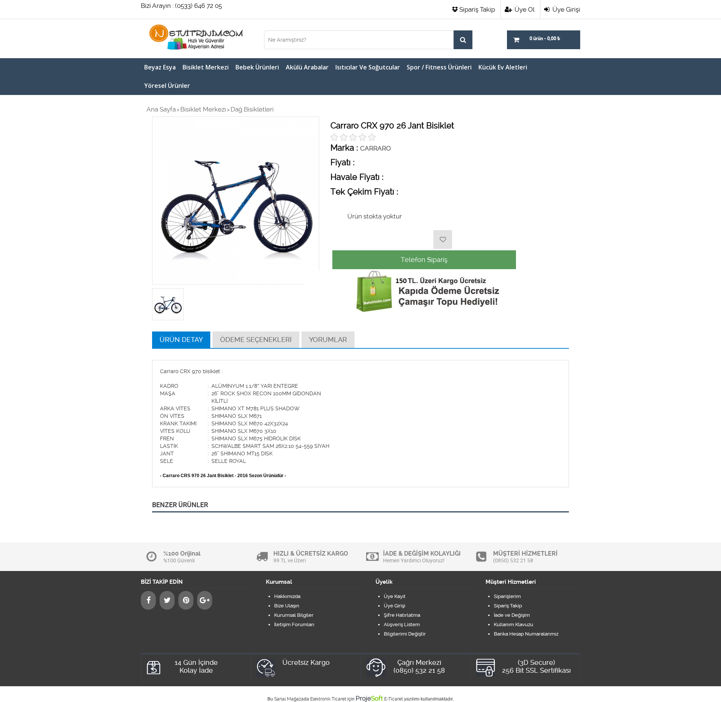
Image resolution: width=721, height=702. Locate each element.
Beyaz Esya (160, 67)
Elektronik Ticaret (328, 699)
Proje (369, 698)
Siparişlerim (507, 596)
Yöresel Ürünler (167, 85)
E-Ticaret (393, 699)
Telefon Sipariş (424, 260)
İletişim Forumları (294, 624)
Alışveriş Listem (402, 624)
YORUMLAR (328, 339)
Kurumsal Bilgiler (294, 615)
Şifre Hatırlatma (402, 615)
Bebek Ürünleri (257, 67)
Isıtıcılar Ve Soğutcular (367, 67)
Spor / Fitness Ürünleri (439, 67)
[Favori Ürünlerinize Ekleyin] (442, 239)
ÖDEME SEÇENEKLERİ (256, 339)
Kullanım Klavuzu (513, 624)
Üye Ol (523, 9)
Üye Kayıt (395, 596)
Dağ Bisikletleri (252, 109)
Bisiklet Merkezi (206, 67)
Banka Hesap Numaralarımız (526, 634)
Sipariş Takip (477, 9)
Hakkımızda (287, 596)
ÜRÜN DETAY (181, 339)
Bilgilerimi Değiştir (405, 634)
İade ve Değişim (512, 615)
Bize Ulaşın (286, 606)
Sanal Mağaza (289, 699)
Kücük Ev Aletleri (502, 67)
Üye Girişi (565, 9)
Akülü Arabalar (307, 67)
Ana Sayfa (161, 109)
